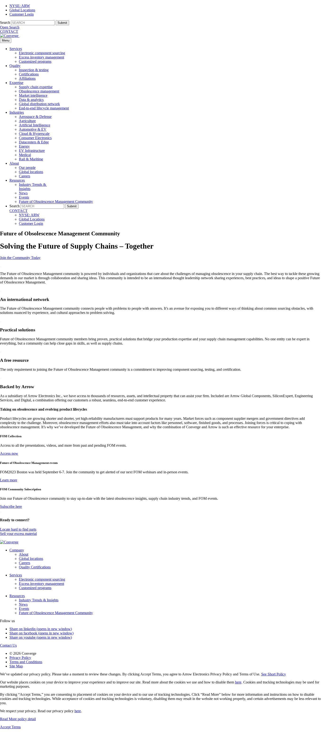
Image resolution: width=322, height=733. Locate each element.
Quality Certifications (35, 567)
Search (5, 23)
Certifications (29, 74)
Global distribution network (39, 104)
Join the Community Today (20, 258)
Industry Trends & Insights (38, 600)
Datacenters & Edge (34, 142)
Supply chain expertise (36, 87)
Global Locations (22, 10)
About (14, 163)
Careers (24, 176)
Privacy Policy (20, 658)
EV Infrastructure (32, 151)
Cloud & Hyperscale (34, 134)
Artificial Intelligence (34, 125)
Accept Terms (10, 727)
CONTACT (9, 31)
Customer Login (21, 14)
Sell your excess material (18, 534)
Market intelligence (33, 95)
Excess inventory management (41, 57)
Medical (25, 155)
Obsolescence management (39, 91)
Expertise (16, 83)
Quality (15, 66)
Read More (18, 719)
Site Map (16, 666)
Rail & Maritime (31, 159)
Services (15, 49)
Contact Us (8, 645)
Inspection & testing (34, 70)
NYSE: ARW (19, 6)
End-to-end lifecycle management (44, 108)
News (23, 193)
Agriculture (27, 121)
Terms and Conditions (25, 662)
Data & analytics (31, 100)
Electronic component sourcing (42, 53)
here (238, 682)
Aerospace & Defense (35, 117)
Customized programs (35, 61)
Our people (27, 168)
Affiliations (27, 78)
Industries (16, 112)
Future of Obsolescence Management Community (56, 202)
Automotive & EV (32, 129)
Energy (24, 146)
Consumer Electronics (35, 138)
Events (24, 197)
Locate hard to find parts (18, 529)
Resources (17, 180)
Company (16, 550)
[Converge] (9, 36)
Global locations (31, 172)
